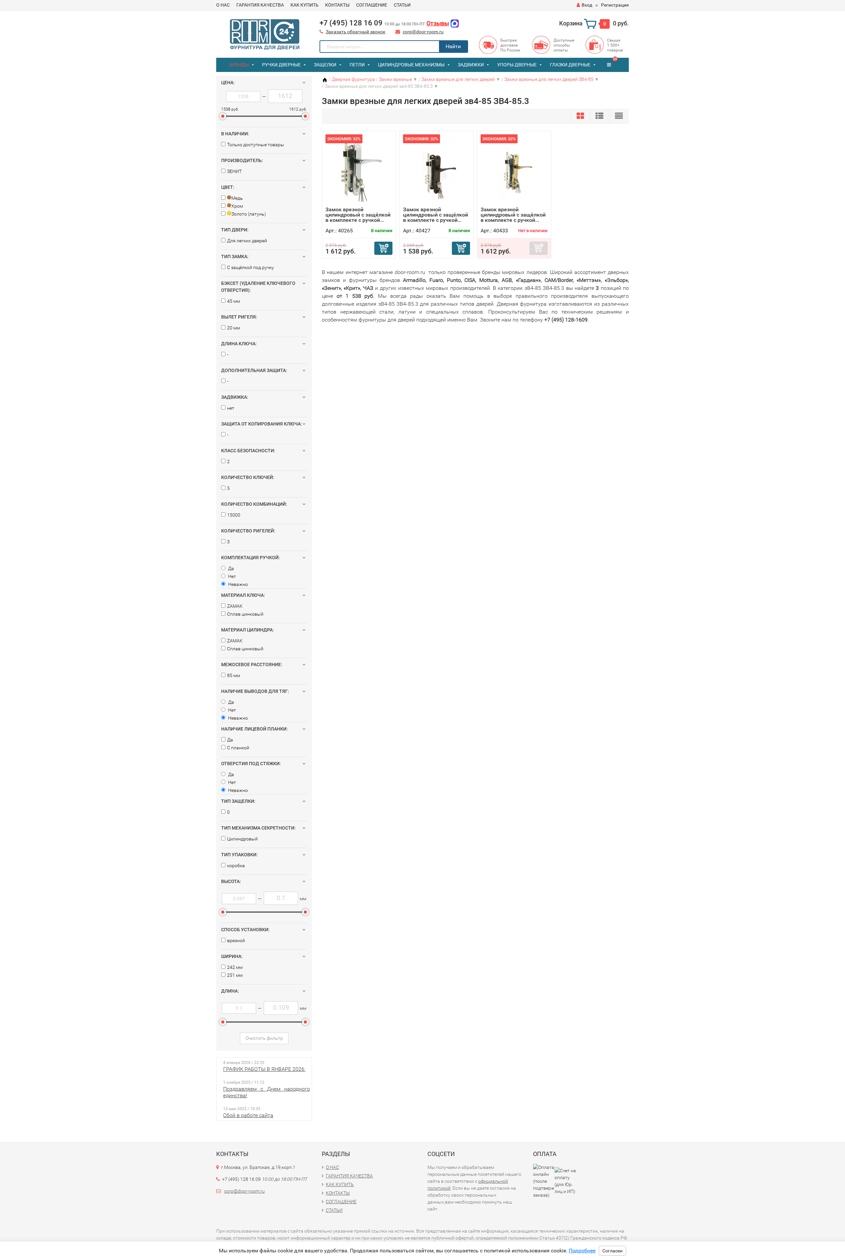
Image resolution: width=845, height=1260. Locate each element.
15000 (233, 515)
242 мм (235, 967)
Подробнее (582, 1250)
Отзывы (437, 23)
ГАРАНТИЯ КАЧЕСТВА (260, 5)
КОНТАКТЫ (337, 5)
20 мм (233, 327)
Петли (357, 64)
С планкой (238, 747)
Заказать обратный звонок (356, 31)
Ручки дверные (281, 64)
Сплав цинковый (245, 614)
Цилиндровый (242, 838)
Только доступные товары (255, 144)
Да (230, 568)
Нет (231, 576)
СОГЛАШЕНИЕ (371, 5)
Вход (587, 5)
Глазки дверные (570, 64)
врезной (236, 940)
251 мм (235, 975)
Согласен (612, 1250)
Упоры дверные (517, 64)
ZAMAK (235, 606)
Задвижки (471, 64)
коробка (236, 865)
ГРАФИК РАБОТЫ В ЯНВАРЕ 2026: (264, 1069)
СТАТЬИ (402, 5)
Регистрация (615, 5)
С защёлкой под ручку (250, 267)
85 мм (233, 675)
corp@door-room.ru (423, 31)
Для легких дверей (247, 240)
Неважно (237, 584)
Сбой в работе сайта (248, 1115)
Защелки (325, 64)
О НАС (223, 5)
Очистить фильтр (264, 1038)
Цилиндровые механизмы (411, 64)
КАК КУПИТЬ (304, 5)
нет (230, 408)
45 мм (233, 301)
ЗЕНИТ (234, 171)
